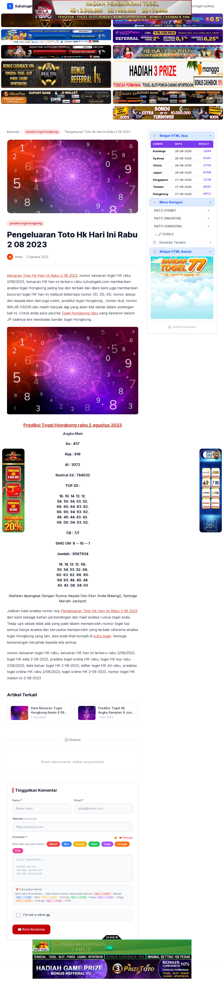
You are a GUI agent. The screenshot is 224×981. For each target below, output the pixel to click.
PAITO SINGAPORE (167, 218)
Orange (122, 844)
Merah (53, 844)
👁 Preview (126, 837)
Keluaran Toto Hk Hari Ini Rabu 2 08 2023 (42, 275)
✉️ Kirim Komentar (31, 929)
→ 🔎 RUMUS (164, 234)
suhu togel (102, 636)
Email (78, 800)
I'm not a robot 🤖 (36, 915)
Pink (18, 850)
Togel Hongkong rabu (79, 313)
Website (24, 818)
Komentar (19, 837)
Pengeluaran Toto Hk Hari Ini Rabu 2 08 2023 (99, 611)
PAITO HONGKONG (168, 226)
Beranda (13, 132)
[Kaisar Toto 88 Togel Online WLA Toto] (13, 491)
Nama (17, 800)
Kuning (80, 844)
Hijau (94, 844)
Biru (66, 844)
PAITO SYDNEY (165, 210)
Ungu (107, 844)
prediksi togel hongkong (42, 131)
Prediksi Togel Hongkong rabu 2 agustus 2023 (72, 425)
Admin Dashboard (184, 327)
